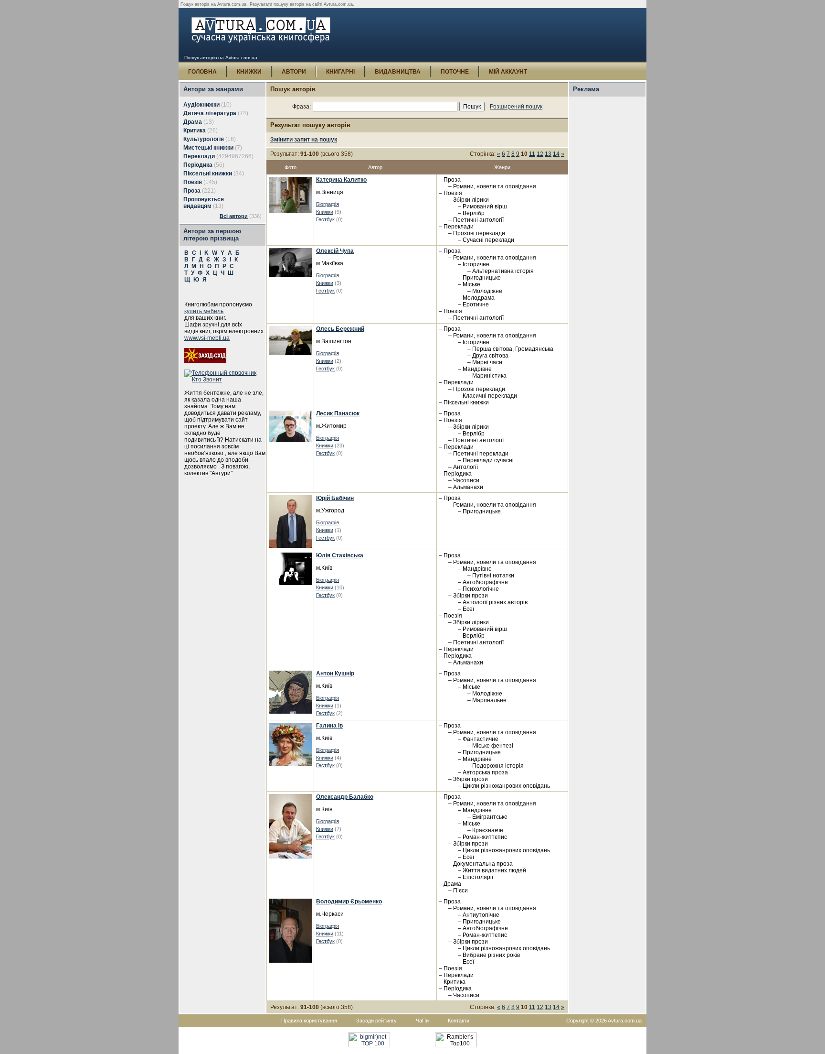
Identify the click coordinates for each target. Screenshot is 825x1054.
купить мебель (203, 311)
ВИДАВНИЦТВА (398, 71)
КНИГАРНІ (340, 71)
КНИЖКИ (249, 71)
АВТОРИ (294, 71)
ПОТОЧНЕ (455, 71)
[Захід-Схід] (205, 361)
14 (556, 154)
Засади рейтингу (376, 1020)
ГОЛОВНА (202, 71)
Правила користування (309, 1020)
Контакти (458, 1020)
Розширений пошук (516, 106)
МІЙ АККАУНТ (508, 71)
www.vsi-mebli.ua (207, 338)
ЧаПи (422, 1020)
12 (540, 154)
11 (532, 154)
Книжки (324, 212)
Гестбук (325, 219)
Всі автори (234, 216)
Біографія (327, 204)
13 (548, 154)
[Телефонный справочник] (224, 379)
